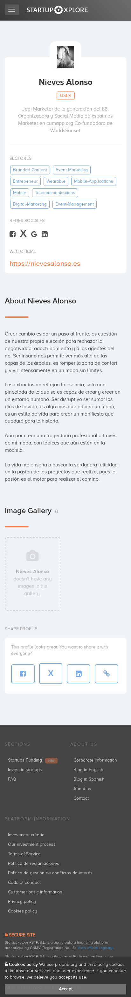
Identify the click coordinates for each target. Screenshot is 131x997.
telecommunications (55, 192)
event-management (74, 204)
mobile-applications (93, 181)
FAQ (12, 779)
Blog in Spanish (89, 779)
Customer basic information (35, 892)
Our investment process (32, 844)
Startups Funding (31, 760)
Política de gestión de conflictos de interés (50, 873)
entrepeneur (25, 181)
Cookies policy (22, 911)
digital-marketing (30, 204)
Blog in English (88, 769)
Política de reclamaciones (33, 863)
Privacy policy (22, 901)
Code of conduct (24, 882)
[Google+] (34, 234)
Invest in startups (25, 769)
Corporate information (95, 760)
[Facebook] (13, 234)
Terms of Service (24, 853)
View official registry (95, 948)
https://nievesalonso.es (45, 264)
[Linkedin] (45, 234)
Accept (65, 989)
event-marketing (72, 169)
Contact (81, 798)
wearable (56, 181)
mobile (19, 192)
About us (82, 788)
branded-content (30, 169)
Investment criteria (26, 834)
